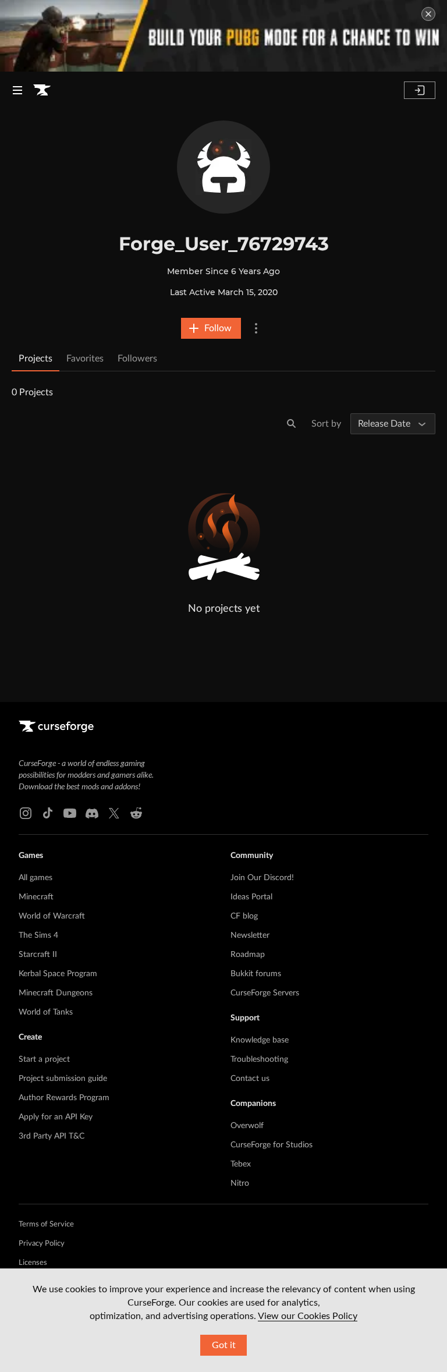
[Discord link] (92, 813)
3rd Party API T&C (51, 1136)
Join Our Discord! (262, 878)
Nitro (239, 1183)
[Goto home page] (42, 90)
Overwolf (247, 1126)
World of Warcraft (52, 916)
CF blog (244, 916)
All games (35, 878)
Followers (137, 358)
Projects (35, 358)
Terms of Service (46, 1224)
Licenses (33, 1263)
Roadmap (247, 955)
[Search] (291, 423)
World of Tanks (46, 1012)
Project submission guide (63, 1079)
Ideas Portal (251, 897)
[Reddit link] (136, 813)
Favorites (85, 358)
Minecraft (36, 897)
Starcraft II (38, 955)
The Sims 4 (38, 935)
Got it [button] (224, 1345)
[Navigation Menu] (17, 90)
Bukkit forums (255, 974)
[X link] (114, 813)
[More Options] (256, 328)
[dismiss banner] (428, 14)
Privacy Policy (42, 1243)
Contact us (249, 1079)
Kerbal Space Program (58, 974)
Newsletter (249, 935)
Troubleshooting (259, 1059)
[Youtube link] (70, 813)
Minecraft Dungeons (56, 993)
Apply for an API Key (56, 1117)
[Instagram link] (26, 813)
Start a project (44, 1059)
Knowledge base (259, 1040)
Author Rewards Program (64, 1098)
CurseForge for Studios (271, 1145)
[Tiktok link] (48, 813)
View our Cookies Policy (307, 1316)
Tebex (240, 1164)
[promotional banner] (223, 36)
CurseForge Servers (264, 993)
